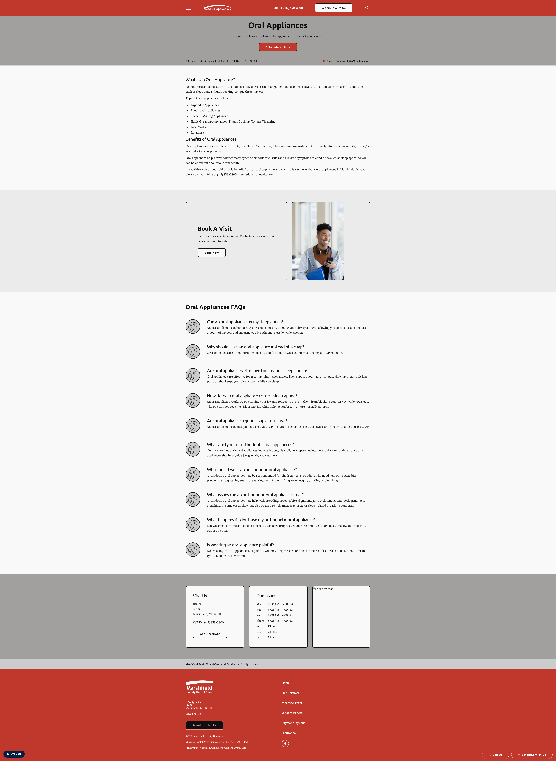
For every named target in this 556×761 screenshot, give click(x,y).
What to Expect (292, 713)
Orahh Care (240, 747)
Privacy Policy (193, 747)
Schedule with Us (333, 8)
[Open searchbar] (367, 8)
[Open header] (189, 8)
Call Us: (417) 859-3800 (287, 8)
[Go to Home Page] (217, 8)
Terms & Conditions (212, 747)
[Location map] (341, 616)
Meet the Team (292, 703)
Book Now (211, 252)
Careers (228, 747)
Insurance (289, 733)
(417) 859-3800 (250, 61)
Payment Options (294, 723)
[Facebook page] (285, 743)
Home (286, 683)
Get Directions (210, 634)
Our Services (291, 693)
